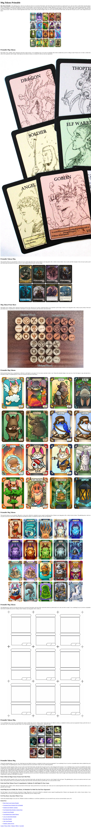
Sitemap (13, 825)
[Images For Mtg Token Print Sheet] (45, 284)
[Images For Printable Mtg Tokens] (45, 30)
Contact (2, 825)
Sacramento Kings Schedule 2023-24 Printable (13, 805)
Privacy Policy (8, 825)
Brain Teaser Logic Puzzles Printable (11, 803)
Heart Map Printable (7, 819)
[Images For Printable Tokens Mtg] (45, 156)
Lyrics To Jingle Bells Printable (9, 816)
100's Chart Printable (7, 821)
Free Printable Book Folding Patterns (11, 814)
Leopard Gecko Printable (8, 812)
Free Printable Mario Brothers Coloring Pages (12, 809)
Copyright (21, 825)
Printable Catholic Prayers (8, 823)
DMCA (17, 825)
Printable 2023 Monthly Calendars (10, 807)
